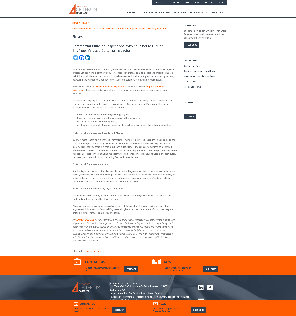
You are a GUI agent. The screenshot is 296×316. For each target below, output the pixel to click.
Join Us (187, 2)
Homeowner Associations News (199, 76)
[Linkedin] (87, 57)
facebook (210, 287)
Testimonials (207, 2)
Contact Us (217, 12)
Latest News (190, 81)
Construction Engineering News (199, 71)
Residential (180, 12)
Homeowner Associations (157, 12)
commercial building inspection (108, 86)
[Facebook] (81, 57)
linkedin (201, 287)
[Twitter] (75, 57)
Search (220, 2)
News (196, 2)
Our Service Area (174, 2)
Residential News (192, 86)
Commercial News (93, 250)
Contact (185, 296)
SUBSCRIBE (191, 44)
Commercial (133, 12)
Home (75, 22)
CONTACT (131, 269)
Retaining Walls (198, 12)
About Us (159, 2)
